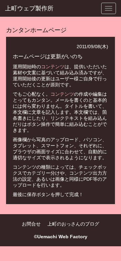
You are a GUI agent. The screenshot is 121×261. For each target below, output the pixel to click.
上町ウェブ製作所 (29, 8)
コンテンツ (53, 66)
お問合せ (31, 224)
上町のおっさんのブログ (73, 224)
